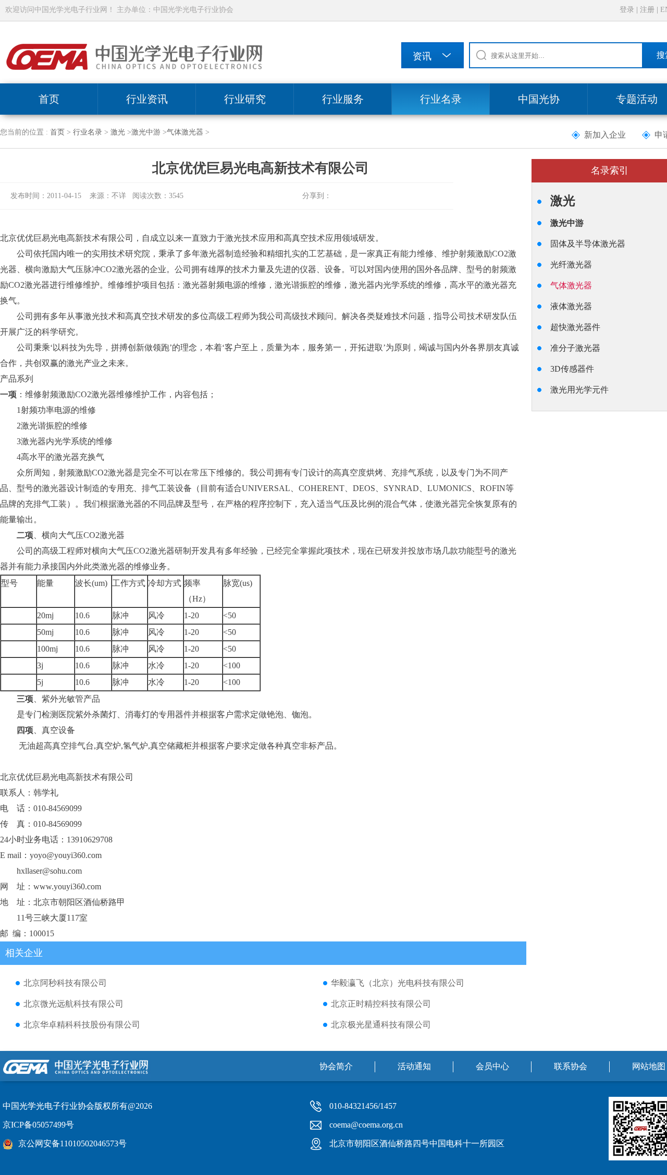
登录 (627, 10)
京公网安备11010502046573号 (72, 1143)
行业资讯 (147, 99)
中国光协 (539, 99)
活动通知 (414, 1066)
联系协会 (570, 1066)
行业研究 (245, 99)
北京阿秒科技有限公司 (65, 982)
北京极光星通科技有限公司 (381, 1024)
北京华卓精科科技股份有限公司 (81, 1024)
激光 (117, 132)
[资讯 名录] (432, 57)
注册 (647, 10)
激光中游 (145, 132)
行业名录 (441, 99)
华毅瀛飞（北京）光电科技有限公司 (397, 982)
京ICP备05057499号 (38, 1124)
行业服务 (343, 99)
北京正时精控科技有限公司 (381, 1003)
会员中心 (492, 1066)
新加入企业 (605, 134)
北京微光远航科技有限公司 (73, 1003)
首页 (49, 99)
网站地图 (648, 1066)
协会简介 (336, 1066)
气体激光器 (185, 132)
